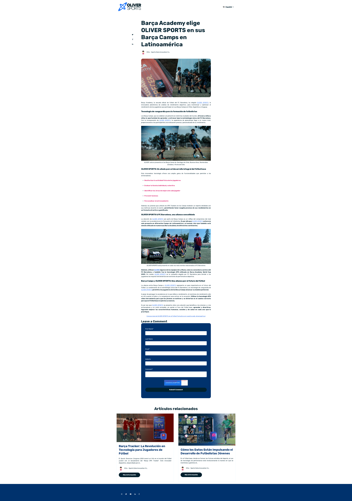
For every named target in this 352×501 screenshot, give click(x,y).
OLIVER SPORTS (202, 102)
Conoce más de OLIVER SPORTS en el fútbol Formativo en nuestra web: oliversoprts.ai (176, 316)
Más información (129, 475)
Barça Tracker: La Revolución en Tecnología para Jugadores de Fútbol (142, 449)
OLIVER (157, 270)
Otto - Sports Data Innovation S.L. (158, 52)
